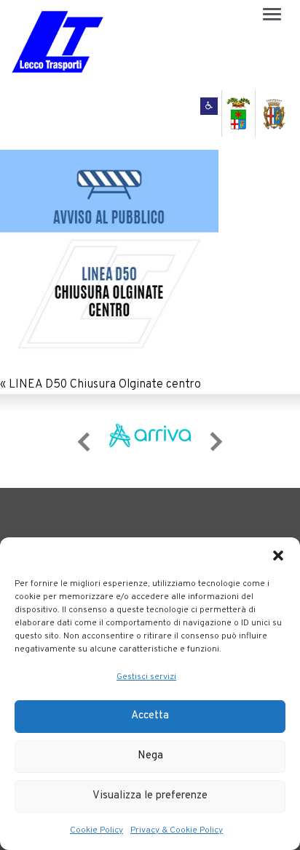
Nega (150, 756)
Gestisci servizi (146, 677)
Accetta (150, 716)
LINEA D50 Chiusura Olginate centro (105, 384)
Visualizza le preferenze (150, 796)
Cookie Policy (96, 830)
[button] (278, 555)
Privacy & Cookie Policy (176, 830)
